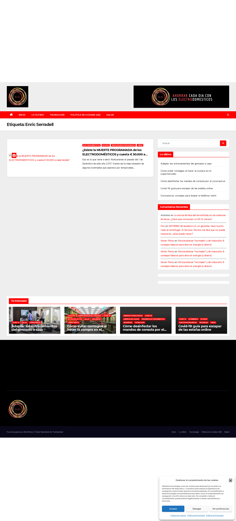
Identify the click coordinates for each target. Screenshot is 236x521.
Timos (140, 145)
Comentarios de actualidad (89, 315)
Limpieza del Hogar (131, 319)
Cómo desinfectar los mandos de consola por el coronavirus (193, 181)
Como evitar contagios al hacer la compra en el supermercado (87, 329)
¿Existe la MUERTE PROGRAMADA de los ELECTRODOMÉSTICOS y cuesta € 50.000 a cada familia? (113, 154)
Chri (163, 226)
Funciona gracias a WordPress (20, 432)
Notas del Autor (75, 319)
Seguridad (96, 319)
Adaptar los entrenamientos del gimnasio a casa (186, 163)
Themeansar (57, 432)
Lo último (38, 115)
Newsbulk (45, 432)
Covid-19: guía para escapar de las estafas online (187, 188)
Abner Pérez (167, 240)
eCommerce (193, 319)
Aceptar (173, 508)
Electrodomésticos (91, 145)
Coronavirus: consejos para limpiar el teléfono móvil (188, 195)
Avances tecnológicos (133, 315)
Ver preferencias (220, 508)
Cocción (71, 315)
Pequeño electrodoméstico (153, 319)
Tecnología (57, 115)
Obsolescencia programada (123, 145)
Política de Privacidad (196, 515)
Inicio (22, 115)
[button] (230, 480)
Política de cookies (178, 515)
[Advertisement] (82, 41)
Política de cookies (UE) (85, 115)
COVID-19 (15, 322)
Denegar (197, 508)
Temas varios (35, 322)
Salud (110, 115)
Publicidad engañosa (188, 322)
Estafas (105, 145)
